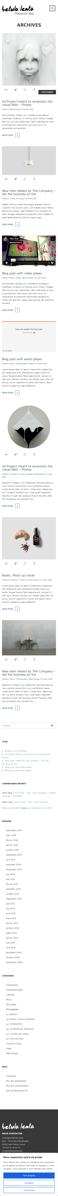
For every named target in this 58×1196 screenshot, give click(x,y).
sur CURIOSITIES (14, 1024)
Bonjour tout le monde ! (16, 751)
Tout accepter (29, 1175)
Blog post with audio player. (22, 359)
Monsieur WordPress (12, 808)
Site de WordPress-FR (17, 1090)
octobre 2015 (12, 850)
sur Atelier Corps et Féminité (20, 1019)
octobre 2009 (12, 957)
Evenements (12, 985)
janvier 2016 (12, 845)
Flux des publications (16, 1081)
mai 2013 (10, 908)
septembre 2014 (14, 869)
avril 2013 (11, 913)
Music (12, 278)
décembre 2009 (13, 952)
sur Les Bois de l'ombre (17, 1033)
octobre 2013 (12, 894)
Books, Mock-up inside (18, 575)
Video (18, 278)
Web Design (15, 109)
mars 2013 (11, 918)
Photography (22, 363)
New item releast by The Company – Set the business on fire (29, 192)
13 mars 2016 (27, 109)
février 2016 (12, 840)
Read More (7, 135)
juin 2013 (10, 903)
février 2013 (12, 923)
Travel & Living (16, 198)
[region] (29, 1174)
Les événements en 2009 (39, 808)
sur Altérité (11, 1014)
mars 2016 (11, 835)
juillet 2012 (11, 933)
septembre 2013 (14, 898)
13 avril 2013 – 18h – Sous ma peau (30, 802)
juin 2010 (10, 942)
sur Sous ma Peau (14, 1038)
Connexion (11, 1076)
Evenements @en (14, 990)
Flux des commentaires (17, 1085)
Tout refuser (29, 1190)
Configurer (29, 1183)
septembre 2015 (14, 855)
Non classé (11, 1004)
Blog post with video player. (22, 273)
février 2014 (12, 884)
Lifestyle (14, 474)
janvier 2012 (12, 938)
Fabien (5, 109)
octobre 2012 (12, 928)
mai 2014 (10, 879)
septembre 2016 (14, 830)
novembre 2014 (13, 864)
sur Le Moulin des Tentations (20, 1029)
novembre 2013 (13, 889)
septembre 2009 (14, 962)
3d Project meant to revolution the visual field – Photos (27, 103)
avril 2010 (11, 947)
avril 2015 (11, 859)
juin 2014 (10, 874)
